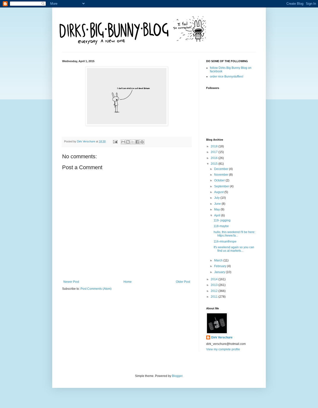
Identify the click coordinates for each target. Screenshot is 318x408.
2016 (214, 158)
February (220, 266)
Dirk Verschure (86, 141)
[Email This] (123, 141)
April (217, 215)
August (219, 192)
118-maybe (221, 226)
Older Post (183, 282)
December (221, 169)
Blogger (177, 376)
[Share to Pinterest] (142, 141)
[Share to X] (132, 141)
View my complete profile (223, 349)
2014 (214, 279)
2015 (214, 163)
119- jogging (222, 220)
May (217, 209)
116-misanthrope (225, 241)
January (220, 272)
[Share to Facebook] (137, 141)
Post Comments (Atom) (96, 288)
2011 (214, 296)
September (222, 186)
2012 (214, 291)
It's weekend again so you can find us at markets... (234, 248)
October (220, 180)
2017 (214, 152)
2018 (214, 146)
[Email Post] (115, 141)
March (218, 260)
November (221, 174)
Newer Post (71, 282)
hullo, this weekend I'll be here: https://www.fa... (234, 233)
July (217, 198)
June (218, 203)
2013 (214, 285)
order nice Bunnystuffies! (226, 76)
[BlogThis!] (127, 141)
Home (127, 282)
